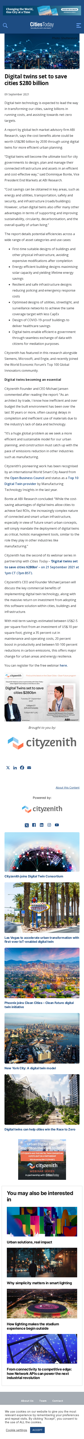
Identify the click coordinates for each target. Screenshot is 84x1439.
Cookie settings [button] (16, 1430)
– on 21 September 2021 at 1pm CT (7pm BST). (41, 567)
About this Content (68, 787)
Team (42, 1400)
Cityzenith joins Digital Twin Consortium (33, 876)
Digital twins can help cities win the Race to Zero (39, 1129)
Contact (57, 1400)
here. (64, 665)
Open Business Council (27, 478)
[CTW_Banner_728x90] (42, 14)
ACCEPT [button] (37, 1429)
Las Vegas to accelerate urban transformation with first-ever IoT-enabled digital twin (41, 940)
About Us (27, 1400)
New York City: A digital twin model (30, 1068)
